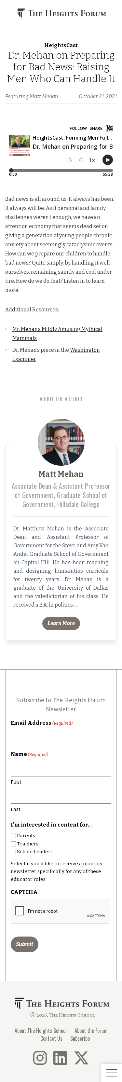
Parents (26, 836)
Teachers (27, 844)
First (16, 782)
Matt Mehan (44, 96)
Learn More (61, 623)
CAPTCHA (24, 892)
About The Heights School (41, 1030)
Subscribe (80, 1038)
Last (15, 809)
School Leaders (35, 852)
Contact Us (51, 1038)
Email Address (42, 723)
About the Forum (91, 1030)
